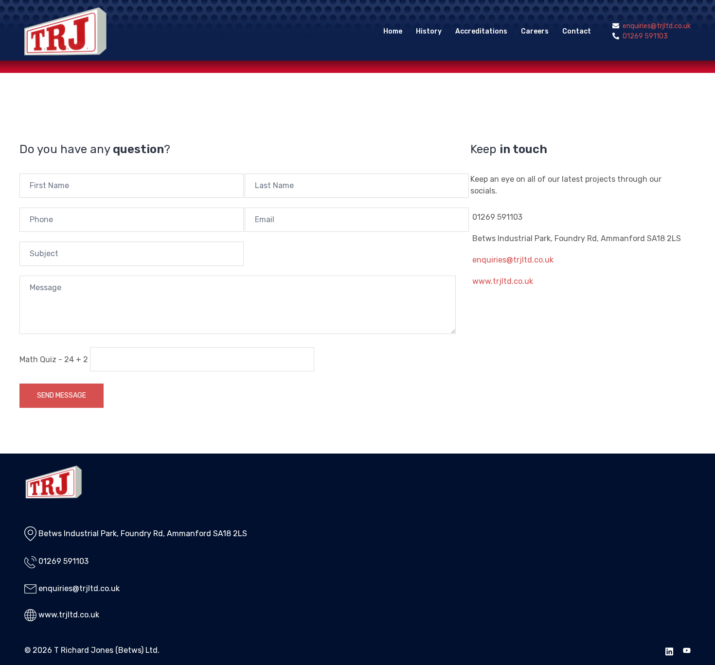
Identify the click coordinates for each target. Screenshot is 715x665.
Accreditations (481, 31)
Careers (535, 31)
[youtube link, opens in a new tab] (687, 650)
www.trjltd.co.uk (502, 281)
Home (392, 31)
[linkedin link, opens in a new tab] (669, 650)
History (429, 31)
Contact (576, 31)
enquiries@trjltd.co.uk (513, 259)
